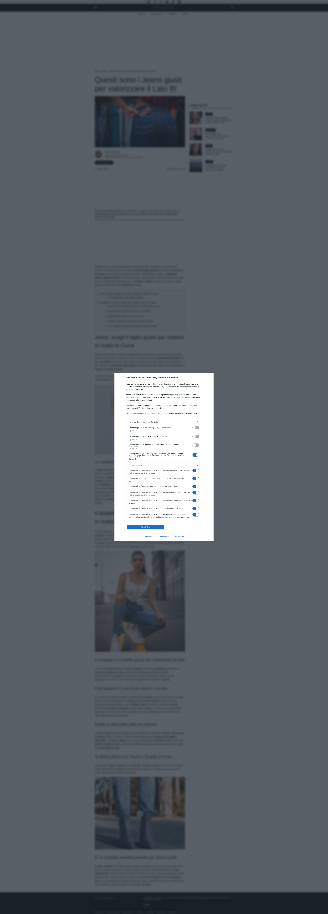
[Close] (208, 377)
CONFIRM (145, 527)
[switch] (195, 427)
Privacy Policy (178, 536)
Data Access (164, 536)
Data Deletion (149, 536)
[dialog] (164, 457)
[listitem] (164, 422)
